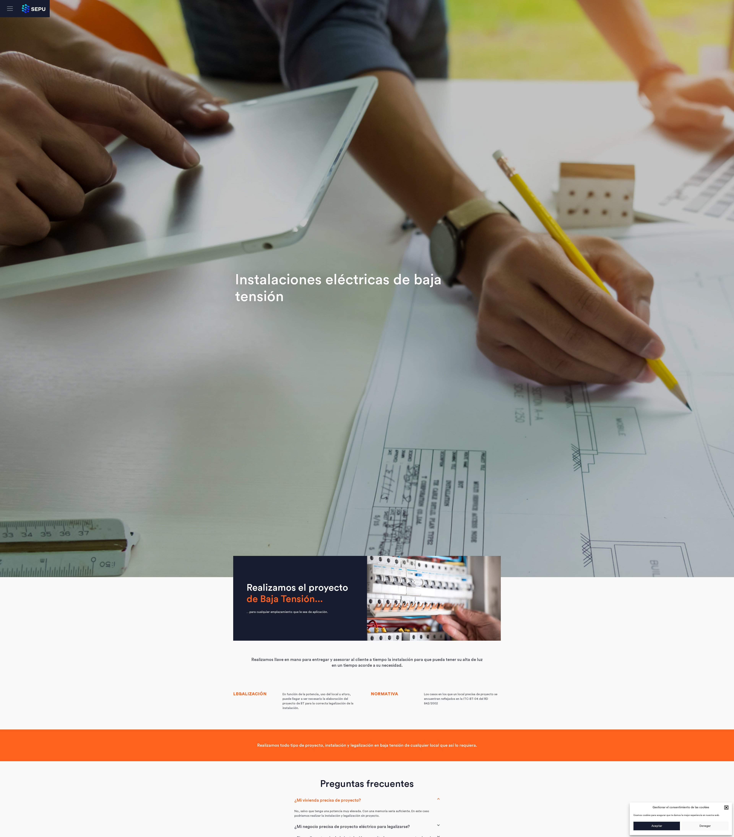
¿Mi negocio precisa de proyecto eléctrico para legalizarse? (352, 827)
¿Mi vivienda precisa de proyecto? (327, 800)
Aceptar (656, 826)
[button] (726, 807)
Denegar (705, 826)
